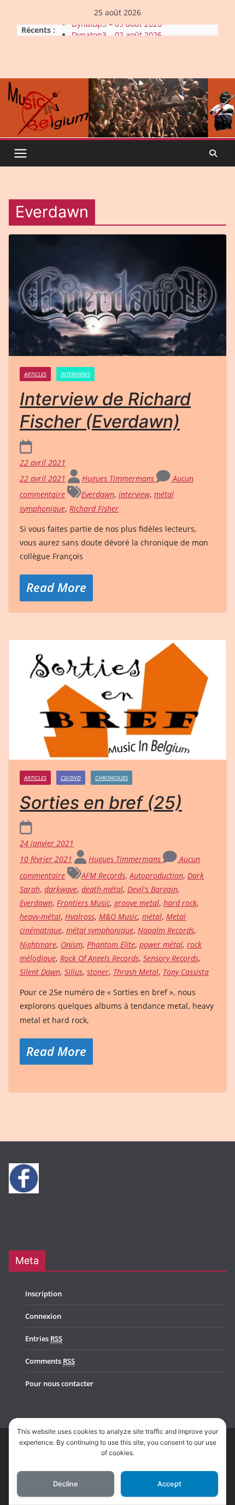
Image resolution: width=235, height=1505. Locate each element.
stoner (98, 972)
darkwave (60, 889)
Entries (43, 1338)
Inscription (43, 1294)
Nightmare (38, 944)
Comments (50, 1361)
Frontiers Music (83, 903)
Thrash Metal (135, 972)
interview (134, 494)
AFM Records (103, 875)
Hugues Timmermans (119, 478)
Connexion (43, 1316)
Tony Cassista (186, 972)
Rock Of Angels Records (99, 958)
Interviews (75, 374)
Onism (72, 944)
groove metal (136, 903)
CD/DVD (71, 778)
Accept (169, 1484)
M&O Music (118, 916)
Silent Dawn (40, 972)
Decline (65, 1484)
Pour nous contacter (59, 1383)
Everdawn (97, 494)
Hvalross (80, 916)
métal (152, 916)
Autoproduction (156, 875)
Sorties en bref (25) (101, 802)
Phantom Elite (111, 944)
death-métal (102, 889)
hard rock (180, 903)
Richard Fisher (94, 508)
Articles (35, 374)
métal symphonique (99, 930)
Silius (73, 972)
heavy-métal (40, 916)
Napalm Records (166, 930)
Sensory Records (170, 958)
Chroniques (111, 778)
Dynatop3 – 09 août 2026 (117, 30)
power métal (161, 944)
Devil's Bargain (152, 889)
